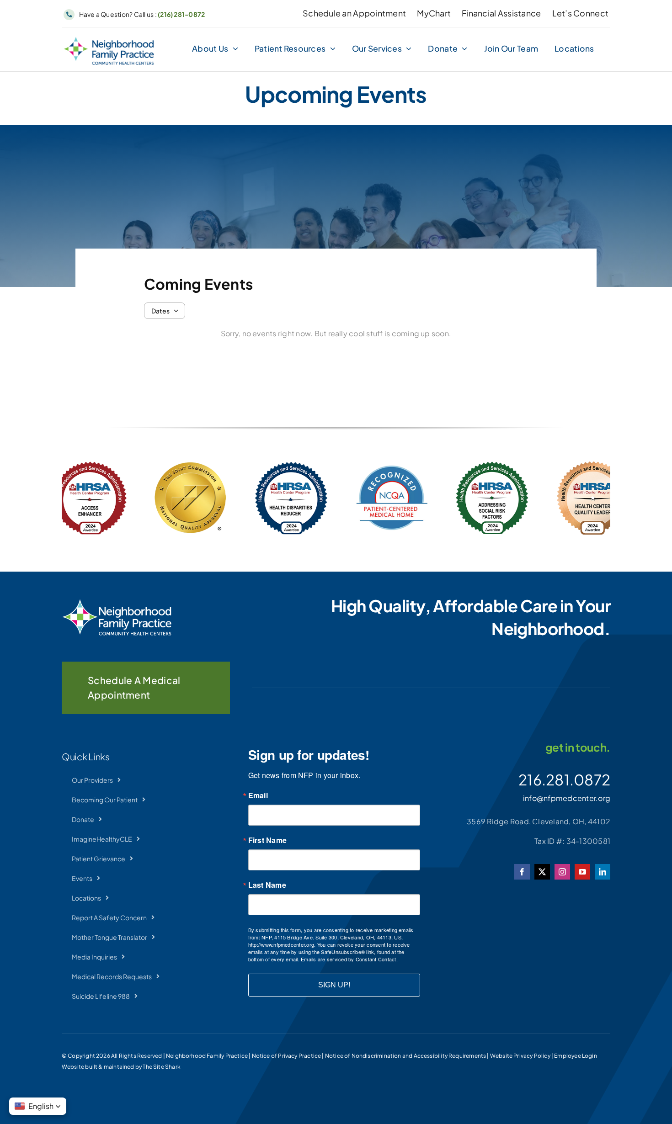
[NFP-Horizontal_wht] (116, 602)
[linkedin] (602, 872)
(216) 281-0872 (181, 14)
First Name (267, 840)
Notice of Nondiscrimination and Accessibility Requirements (405, 1055)
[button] (38, 1106)
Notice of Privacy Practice (286, 1055)
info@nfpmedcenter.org (566, 798)
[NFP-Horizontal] (109, 40)
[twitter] (542, 872)
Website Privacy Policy (520, 1055)
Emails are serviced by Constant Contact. (349, 959)
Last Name (267, 885)
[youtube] (582, 872)
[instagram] (562, 872)
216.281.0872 (564, 779)
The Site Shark (162, 1066)
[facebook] (522, 872)
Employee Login (575, 1055)
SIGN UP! (334, 985)
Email (258, 795)
